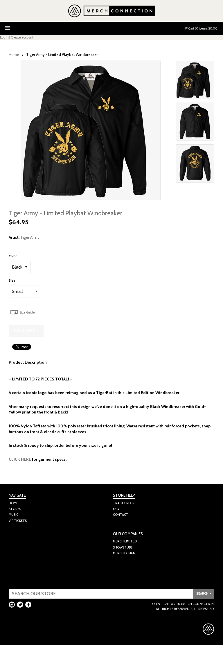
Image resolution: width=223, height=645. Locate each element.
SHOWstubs (122, 547)
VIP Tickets (18, 521)
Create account (22, 37)
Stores (15, 509)
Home (14, 54)
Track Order (123, 503)
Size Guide (27, 312)
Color (13, 256)
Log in (4, 37)
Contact (120, 515)
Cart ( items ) (203, 28)
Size (12, 280)
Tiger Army (29, 237)
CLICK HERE (20, 459)
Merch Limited (125, 541)
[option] (194, 81)
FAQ (116, 509)
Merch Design (124, 553)
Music (13, 515)
